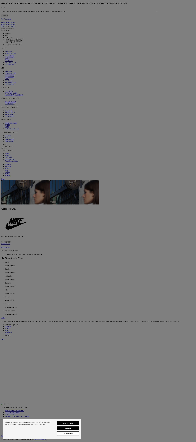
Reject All (68, 428)
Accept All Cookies (67, 423)
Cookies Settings (68, 433)
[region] (42, 429)
